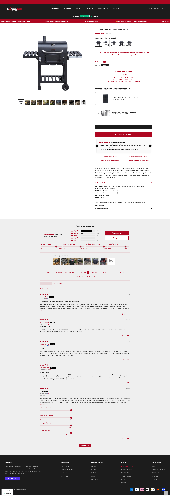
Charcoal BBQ (67, 8)
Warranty (154, 479)
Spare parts (115, 8)
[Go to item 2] (27, 102)
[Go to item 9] (71, 102)
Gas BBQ (78, 8)
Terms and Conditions (158, 469)
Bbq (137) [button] (47, 272)
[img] (44, 294)
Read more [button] (43, 310)
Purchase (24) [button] (90, 276)
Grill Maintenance (126, 469)
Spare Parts (64, 476)
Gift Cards (94, 479)
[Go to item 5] (46, 102)
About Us (155, 466)
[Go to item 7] (58, 102)
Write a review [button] (117, 233)
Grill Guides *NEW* (127, 466)
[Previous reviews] (97, 146)
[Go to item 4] (39, 102)
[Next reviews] (150, 146)
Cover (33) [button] (104, 272)
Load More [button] (85, 445)
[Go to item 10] (77, 102)
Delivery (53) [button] (58, 272)
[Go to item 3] (33, 102)
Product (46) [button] (93, 272)
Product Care (125, 473)
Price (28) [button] (122, 272)
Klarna (93, 476)
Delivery (93, 466)
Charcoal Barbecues (67, 469)
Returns (93, 469)
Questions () (57, 283)
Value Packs (55, 8)
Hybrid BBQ (90, 8)
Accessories (102, 8)
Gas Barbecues (65, 466)
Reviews (124, 482)
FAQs (123, 479)
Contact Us (155, 476)
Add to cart (123, 127)
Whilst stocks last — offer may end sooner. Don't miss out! (124, 81)
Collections (94, 473)
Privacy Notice (156, 473)
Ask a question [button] (116, 238)
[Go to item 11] (84, 102)
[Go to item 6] (52, 102)
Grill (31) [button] (113, 272)
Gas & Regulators (126, 476)
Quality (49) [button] (82, 272)
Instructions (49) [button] (70, 272)
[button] (119, 146)
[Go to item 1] (21, 102)
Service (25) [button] (79, 276)
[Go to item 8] (65, 102)
